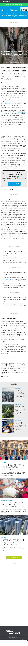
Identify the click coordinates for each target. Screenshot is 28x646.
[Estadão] (6, 1)
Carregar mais (14, 557)
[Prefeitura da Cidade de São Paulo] (24, 10)
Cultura (4, 51)
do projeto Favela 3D (10, 103)
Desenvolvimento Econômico (17, 51)
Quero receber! (14, 184)
